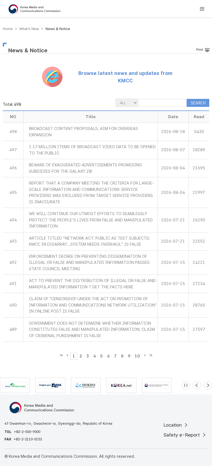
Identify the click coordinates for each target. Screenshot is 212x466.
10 (137, 356)
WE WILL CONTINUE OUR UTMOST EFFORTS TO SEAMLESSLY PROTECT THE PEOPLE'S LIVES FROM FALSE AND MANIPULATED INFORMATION (91, 220)
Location (173, 425)
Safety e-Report (182, 435)
